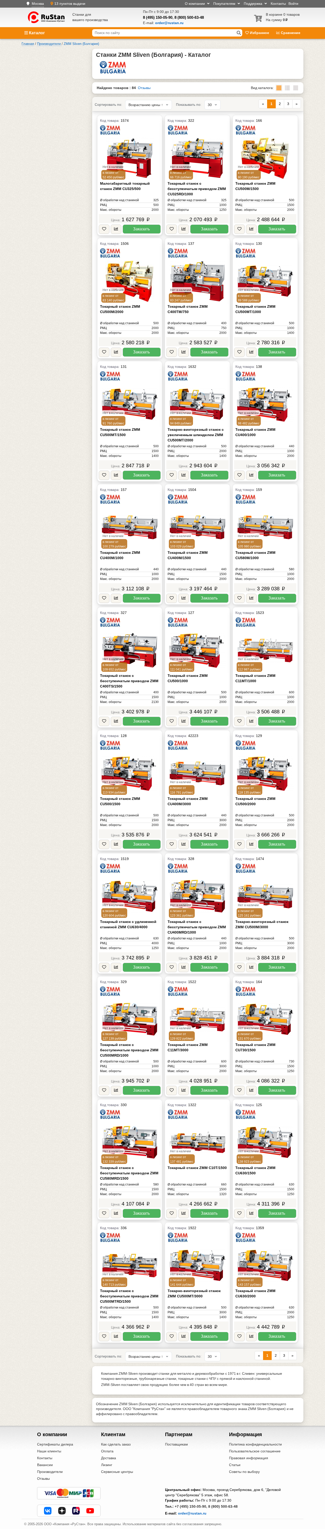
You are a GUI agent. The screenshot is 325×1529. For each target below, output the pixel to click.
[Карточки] (287, 88)
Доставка (108, 1458)
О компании (195, 4)
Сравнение (290, 33)
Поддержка (253, 4)
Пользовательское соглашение (255, 1451)
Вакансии (45, 1465)
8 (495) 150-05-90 (157, 17)
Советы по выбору (244, 1472)
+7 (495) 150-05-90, (191, 1506)
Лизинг (106, 1465)
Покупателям (224, 4)
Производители (50, 1472)
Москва (38, 4)
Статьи (234, 1465)
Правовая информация (248, 1458)
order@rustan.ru (192, 1513)
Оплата (107, 1451)
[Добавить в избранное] (104, 229)
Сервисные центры (117, 1472)
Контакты (278, 4)
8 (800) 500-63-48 (189, 17)
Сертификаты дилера (55, 1444)
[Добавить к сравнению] (116, 229)
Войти (293, 4)
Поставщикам (176, 1444)
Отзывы (144, 88)
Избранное (259, 33)
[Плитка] (279, 88)
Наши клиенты (49, 1451)
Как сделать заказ (116, 1444)
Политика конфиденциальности (255, 1444)
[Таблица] (295, 88)
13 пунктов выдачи (69, 4)
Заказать (141, 229)
